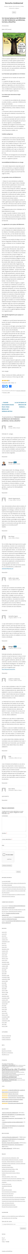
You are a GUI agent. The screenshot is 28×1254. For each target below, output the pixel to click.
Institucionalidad (5, 1073)
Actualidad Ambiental (7, 1186)
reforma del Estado (21, 1079)
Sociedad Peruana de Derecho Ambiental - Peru (13, 1178)
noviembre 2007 (5, 998)
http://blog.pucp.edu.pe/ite (8, 669)
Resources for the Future (8, 1193)
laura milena (11, 788)
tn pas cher (4, 905)
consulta (3, 1066)
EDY (3, 913)
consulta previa (9, 1066)
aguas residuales (7, 1063)
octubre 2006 (5, 1018)
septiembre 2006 (6, 1020)
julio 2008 (4, 983)
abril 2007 (4, 1011)
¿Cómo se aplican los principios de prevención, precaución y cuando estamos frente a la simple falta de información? (14, 890)
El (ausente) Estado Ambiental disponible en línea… (14, 887)
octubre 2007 (5, 1000)
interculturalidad (12, 1073)
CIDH (17, 1065)
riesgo (3, 1081)
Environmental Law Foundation (9, 1191)
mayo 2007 (4, 1009)
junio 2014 (4, 932)
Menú (14, 12)
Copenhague (20, 1066)
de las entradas (6, 1050)
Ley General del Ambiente (7, 1074)
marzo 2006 (4, 1026)
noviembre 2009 (5, 964)
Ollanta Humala (5, 1075)
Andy (9, 756)
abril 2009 (4, 973)
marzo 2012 (4, 937)
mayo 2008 (4, 986)
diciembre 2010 (5, 949)
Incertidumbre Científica (19, 1072)
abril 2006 (4, 1024)
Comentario (5, 816)
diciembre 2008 (5, 975)
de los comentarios (7, 1052)
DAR (3, 1188)
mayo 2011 (4, 947)
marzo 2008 (4, 990)
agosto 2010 (5, 953)
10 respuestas (5, 25)
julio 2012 (4, 936)
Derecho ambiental (6, 1071)
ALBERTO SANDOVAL (14, 679)
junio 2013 (4, 934)
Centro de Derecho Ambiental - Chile (10, 1158)
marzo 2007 (4, 1013)
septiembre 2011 (6, 941)
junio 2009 (4, 971)
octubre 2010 (5, 951)
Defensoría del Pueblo (14, 1069)
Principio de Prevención (17, 1078)
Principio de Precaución (7, 1078)
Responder (4, 456)
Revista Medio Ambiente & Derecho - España (12, 1159)
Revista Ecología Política (7, 1167)
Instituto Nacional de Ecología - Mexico (11, 1173)
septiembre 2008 (6, 979)
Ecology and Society (6, 1184)
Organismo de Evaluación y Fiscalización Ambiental (14, 1197)
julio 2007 (4, 1005)
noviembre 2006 (5, 1017)
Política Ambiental (6, 1037)
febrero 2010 (5, 958)
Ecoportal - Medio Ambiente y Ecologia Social (12, 1161)
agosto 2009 (5, 968)
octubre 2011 (5, 939)
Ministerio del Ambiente (18, 1074)
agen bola (4, 909)
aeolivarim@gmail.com (7, 568)
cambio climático (8, 1065)
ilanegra (10, 462)
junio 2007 (4, 1007)
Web (3, 845)
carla (3, 921)
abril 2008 (4, 988)
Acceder (4, 1049)
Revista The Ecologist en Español (9, 1206)
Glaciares (12, 1072)
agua (3, 1063)
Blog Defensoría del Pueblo (8, 1171)
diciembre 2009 (5, 962)
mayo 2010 (4, 954)
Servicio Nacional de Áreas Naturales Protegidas (13, 1199)
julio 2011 (4, 943)
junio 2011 (4, 945)
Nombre (4, 833)
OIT (24, 1074)
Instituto (4, 1174)
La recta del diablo (6, 881)
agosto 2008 (5, 981)
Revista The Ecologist (7, 1190)
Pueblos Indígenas (6, 1039)
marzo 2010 (4, 956)
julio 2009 (4, 970)
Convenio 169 (15, 1066)
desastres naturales (6, 1072)
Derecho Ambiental (14, 3)
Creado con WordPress (7, 1251)
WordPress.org (5, 1054)
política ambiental (9, 1076)
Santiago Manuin (8, 1081)
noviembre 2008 (5, 977)
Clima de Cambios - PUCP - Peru (9, 1176)
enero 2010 (4, 960)
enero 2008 (4, 994)
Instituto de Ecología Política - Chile (10, 1169)
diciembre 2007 (5, 996)
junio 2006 (4, 1022)
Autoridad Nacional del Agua (8, 1205)
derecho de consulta (14, 1071)
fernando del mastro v (7, 917)
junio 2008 (4, 985)
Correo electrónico (7, 839)
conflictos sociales (21, 1065)
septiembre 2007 (6, 1002)
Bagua (12, 1063)
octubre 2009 (5, 966)
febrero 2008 (5, 992)
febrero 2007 (5, 1015)
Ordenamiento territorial (14, 1075)
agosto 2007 (5, 1003)
